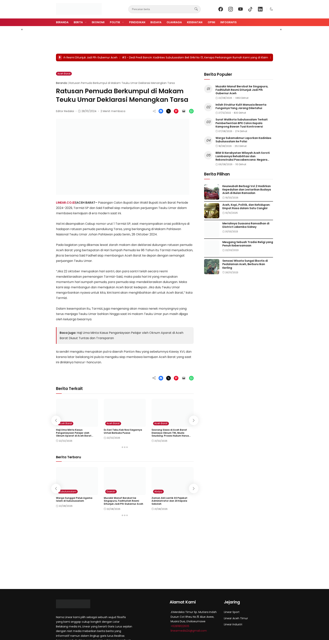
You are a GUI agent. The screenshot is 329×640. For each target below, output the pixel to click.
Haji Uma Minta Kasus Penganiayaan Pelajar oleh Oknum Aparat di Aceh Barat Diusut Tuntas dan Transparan (75, 434)
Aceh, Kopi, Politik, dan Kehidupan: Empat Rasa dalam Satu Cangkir (246, 206)
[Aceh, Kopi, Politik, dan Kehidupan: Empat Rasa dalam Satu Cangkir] (211, 215)
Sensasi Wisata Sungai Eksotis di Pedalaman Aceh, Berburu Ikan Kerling (245, 264)
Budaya (155, 22)
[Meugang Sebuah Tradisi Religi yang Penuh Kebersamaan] (211, 253)
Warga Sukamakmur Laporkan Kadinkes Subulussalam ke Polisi (243, 139)
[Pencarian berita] (196, 9)
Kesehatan (194, 22)
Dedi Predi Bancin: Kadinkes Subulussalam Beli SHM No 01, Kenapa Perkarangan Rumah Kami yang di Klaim (189, 57)
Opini (211, 22)
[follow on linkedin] (260, 9)
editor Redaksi (65, 111)
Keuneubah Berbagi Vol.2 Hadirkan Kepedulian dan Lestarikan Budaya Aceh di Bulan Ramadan (246, 189)
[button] (271, 9)
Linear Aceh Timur (236, 618)
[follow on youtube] (240, 9)
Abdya (158, 491)
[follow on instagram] (230, 9)
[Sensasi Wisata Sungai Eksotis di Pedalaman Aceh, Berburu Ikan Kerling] (211, 271)
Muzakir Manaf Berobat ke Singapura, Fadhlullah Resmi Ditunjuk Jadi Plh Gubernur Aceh (123, 500)
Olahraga (174, 22)
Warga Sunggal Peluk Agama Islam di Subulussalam (74, 499)
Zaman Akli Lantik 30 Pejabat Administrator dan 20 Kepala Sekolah (169, 500)
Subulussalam (67, 491)
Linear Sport (232, 612)
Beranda (62, 22)
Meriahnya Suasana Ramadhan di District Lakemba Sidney (245, 225)
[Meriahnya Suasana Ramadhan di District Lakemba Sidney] (211, 234)
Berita (78, 22)
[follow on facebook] (220, 9)
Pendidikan (137, 22)
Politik (115, 22)
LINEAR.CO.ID (65, 202)
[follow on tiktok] (250, 9)
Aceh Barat (63, 73)
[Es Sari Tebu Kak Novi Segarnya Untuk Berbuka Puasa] (125, 424)
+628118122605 (180, 626)
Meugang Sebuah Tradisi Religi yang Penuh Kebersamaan (247, 243)
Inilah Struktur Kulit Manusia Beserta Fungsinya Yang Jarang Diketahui (241, 106)
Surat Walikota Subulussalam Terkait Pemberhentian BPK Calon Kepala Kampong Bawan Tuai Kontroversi (242, 123)
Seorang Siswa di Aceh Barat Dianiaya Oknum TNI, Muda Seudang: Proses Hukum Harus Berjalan (170, 434)
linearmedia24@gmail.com (189, 631)
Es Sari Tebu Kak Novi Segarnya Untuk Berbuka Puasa (123, 431)
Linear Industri (233, 624)
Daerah (111, 491)
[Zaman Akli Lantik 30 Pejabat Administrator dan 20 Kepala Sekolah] (173, 492)
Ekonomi (98, 22)
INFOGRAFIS (228, 22)
